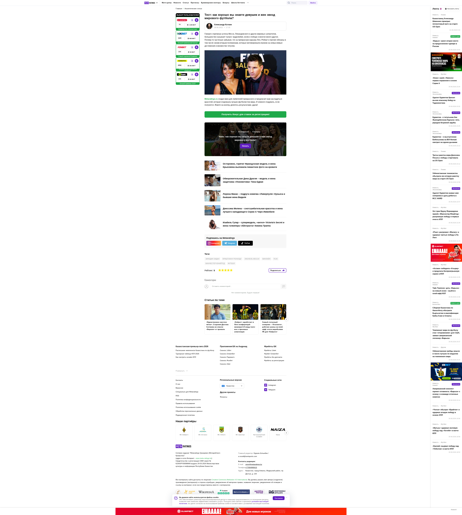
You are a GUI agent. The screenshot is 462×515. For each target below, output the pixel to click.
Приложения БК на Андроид (233, 346)
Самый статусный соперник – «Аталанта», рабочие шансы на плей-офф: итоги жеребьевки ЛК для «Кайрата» (272, 327)
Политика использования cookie (188, 407)
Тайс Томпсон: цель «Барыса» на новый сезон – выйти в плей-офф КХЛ (446, 290)
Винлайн (266, 259)
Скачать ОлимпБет (227, 354)
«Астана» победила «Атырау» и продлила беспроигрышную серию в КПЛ (446, 271)
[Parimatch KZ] (182, 61)
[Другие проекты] (151, 3)
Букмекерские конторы (211, 3)
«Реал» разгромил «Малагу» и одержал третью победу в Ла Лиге (446, 234)
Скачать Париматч (227, 357)
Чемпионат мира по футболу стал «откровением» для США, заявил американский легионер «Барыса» (446, 334)
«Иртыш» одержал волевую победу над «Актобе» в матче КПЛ (446, 430)
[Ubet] (182, 74)
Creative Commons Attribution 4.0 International (229, 480)
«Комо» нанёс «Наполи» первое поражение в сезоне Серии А (445, 80)
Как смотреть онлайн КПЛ (186, 357)
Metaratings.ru (211, 99)
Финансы (223, 397)
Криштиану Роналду (232, 259)
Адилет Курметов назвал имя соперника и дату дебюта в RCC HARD (446, 195)
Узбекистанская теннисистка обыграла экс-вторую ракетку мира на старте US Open (446, 176)
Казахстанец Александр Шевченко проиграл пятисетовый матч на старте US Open (445, 22)
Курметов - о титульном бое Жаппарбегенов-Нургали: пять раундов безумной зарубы (446, 120)
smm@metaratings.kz (253, 464)
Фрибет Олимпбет (271, 354)
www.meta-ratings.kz (204, 458)
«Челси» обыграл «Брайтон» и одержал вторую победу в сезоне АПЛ (446, 412)
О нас (178, 384)
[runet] (178, 492)
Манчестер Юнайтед (215, 263)
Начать (245, 146)
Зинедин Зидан (212, 259)
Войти (313, 3)
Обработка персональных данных (189, 411)
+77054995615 (251, 467)
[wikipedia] (206, 492)
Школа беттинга (238, 3)
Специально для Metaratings (187, 392)
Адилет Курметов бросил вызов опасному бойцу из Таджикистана (444, 100)
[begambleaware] (241, 492)
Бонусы (226, 3)
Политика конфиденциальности (188, 400)
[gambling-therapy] (258, 492)
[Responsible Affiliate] (277, 492)
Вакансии (179, 388)
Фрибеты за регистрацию (274, 360)
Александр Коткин (223, 25)
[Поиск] (288, 3)
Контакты (179, 380)
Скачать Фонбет (226, 360)
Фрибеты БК (270, 346)
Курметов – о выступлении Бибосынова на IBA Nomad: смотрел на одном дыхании (445, 139)
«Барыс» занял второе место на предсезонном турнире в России (445, 43)
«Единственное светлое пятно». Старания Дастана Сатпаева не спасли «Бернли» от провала (217, 325)
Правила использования (185, 403)
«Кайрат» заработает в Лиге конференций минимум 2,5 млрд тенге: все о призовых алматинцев (244, 327)
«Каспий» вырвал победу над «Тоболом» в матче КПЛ (446, 447)
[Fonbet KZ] (182, 47)
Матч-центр (167, 3)
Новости (177, 3)
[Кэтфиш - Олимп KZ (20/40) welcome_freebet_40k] (231, 511)
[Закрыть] (458, 510)
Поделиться (275, 270)
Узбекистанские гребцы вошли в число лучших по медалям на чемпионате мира (446, 353)
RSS (177, 396)
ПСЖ (276, 259)
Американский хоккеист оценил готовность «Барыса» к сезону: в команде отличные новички (446, 393)
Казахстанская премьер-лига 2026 (192, 346)
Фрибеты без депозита (273, 357)
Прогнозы (195, 3)
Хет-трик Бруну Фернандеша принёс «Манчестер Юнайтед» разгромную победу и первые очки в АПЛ (446, 215)
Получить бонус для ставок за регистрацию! (245, 114)
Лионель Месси (252, 259)
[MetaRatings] (183, 446)
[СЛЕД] (286, 319)
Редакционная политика (185, 415)
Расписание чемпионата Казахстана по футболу (195, 350)
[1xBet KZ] (182, 33)
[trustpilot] (223, 492)
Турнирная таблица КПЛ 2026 (187, 354)
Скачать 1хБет (225, 350)
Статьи (186, 3)
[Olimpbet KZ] (182, 20)
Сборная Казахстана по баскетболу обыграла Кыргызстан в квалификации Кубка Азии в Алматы (445, 312)
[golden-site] (189, 492)
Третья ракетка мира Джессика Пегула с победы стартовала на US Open (446, 158)
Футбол (231, 263)
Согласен (279, 498)
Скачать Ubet (225, 364)
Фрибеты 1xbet (270, 350)
